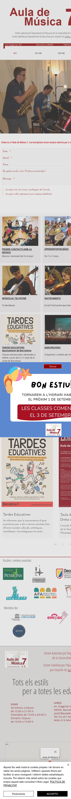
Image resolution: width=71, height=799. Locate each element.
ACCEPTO (52, 794)
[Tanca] (66, 767)
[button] (53, 366)
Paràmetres (18, 794)
